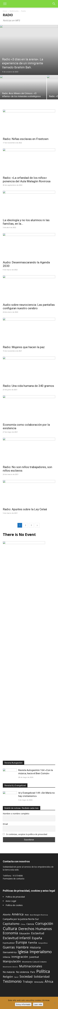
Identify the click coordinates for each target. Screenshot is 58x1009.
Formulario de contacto (13, 878)
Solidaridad (42, 976)
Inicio (5, 11)
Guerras (9, 947)
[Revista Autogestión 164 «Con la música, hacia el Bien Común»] (10, 774)
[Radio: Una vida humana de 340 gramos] (29, 369)
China (23, 924)
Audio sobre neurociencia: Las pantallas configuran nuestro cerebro (29, 306)
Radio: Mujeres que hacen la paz (24, 347)
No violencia (22, 972)
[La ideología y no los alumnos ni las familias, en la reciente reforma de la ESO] (29, 204)
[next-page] (37, 525)
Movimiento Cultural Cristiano (34, 962)
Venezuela (38, 982)
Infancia (6, 957)
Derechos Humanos (35, 928)
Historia (35, 947)
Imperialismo (41, 951)
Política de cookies (14, 905)
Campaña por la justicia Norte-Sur (21, 919)
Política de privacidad (15, 896)
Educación (24, 933)
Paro (32, 972)
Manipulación (12, 961)
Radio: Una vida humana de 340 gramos (28, 386)
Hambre (22, 947)
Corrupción (44, 923)
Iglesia (23, 951)
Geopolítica (42, 943)
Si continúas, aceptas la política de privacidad (26, 834)
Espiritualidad (8, 943)
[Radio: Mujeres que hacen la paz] (29, 331)
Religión (8, 976)
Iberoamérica (9, 952)
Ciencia (30, 924)
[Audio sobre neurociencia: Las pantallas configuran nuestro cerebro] (29, 288)
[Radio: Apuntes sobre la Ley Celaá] (29, 493)
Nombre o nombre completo (16, 813)
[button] (4, 4)
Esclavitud (37, 933)
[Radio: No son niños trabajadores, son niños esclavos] (29, 451)
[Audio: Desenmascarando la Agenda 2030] (29, 246)
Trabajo (28, 981)
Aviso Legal (11, 901)
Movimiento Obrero (10, 967)
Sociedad (26, 976)
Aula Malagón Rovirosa (39, 915)
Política (43, 971)
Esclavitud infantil (17, 937)
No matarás (9, 972)
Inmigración (19, 956)
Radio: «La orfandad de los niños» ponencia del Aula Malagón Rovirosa (26, 179)
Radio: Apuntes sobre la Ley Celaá (25, 509)
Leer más (38, 1004)
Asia (27, 914)
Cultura (10, 928)
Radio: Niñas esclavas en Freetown (25, 139)
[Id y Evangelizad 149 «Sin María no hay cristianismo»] (10, 796)
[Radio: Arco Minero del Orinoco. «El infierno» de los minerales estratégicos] (23, 92)
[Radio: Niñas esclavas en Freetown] (29, 122)
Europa (21, 942)
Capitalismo (11, 923)
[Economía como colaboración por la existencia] (29, 408)
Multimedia (14, 11)
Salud (16, 977)
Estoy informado (23, 1004)
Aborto (7, 914)
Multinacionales (30, 966)
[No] (54, 1003)
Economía (10, 933)
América (18, 914)
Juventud (34, 957)
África (49, 981)
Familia (32, 942)
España (37, 938)
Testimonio (12, 981)
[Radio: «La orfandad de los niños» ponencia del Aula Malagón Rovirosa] (29, 161)
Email (5, 824)
